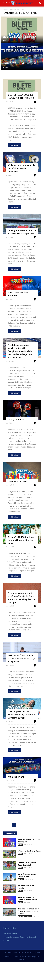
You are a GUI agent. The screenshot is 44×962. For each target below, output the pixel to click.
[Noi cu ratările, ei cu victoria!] (9, 889)
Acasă (5, 9)
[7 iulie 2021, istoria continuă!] (22, 61)
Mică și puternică (16, 419)
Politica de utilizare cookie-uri (29, 952)
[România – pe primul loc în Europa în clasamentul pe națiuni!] (9, 912)
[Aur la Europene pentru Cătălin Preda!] (9, 877)
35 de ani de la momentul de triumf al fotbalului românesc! (21, 168)
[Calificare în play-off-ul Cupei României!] (9, 865)
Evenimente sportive (24, 916)
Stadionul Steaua (10, 933)
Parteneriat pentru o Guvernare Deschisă (19, 937)
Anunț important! (16, 777)
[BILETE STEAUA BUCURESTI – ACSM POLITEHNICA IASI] (22, 89)
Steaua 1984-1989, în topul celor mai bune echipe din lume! (21, 540)
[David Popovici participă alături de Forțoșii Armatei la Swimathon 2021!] (22, 708)
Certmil (6, 940)
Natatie (20, 879)
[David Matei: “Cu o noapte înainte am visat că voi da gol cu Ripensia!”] (22, 652)
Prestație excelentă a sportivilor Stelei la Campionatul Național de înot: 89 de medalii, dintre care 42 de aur (20, 351)
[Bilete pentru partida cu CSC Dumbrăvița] (9, 842)
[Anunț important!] (22, 767)
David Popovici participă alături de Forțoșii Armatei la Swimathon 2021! (22, 714)
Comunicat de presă (18, 481)
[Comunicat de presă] (22, 472)
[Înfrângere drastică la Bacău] (9, 854)
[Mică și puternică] (22, 410)
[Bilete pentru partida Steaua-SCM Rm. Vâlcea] (9, 900)
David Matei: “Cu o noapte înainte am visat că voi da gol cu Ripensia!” (22, 658)
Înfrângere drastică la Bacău (29, 851)
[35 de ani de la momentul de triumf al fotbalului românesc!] (22, 162)
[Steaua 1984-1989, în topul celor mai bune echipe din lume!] (22, 534)
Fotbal (20, 844)
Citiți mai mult (14, 145)
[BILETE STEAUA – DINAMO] (22, 34)
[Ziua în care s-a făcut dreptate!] (22, 286)
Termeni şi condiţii (10, 952)
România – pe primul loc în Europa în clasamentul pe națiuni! (28, 911)
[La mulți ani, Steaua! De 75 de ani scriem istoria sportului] (22, 224)
